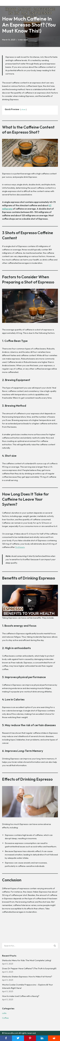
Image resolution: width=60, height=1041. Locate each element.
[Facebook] (6, 1038)
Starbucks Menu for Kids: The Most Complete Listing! (26, 960)
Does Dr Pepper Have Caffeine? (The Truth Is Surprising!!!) (29, 968)
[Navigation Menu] (54, 3)
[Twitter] (18, 1038)
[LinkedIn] (42, 1038)
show (23, 109)
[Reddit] (54, 1038)
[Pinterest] (30, 1038)
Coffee (5, 1018)
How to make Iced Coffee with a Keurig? (20, 996)
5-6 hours (20, 547)
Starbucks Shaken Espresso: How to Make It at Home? (27, 976)
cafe (4, 1013)
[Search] (55, 945)
